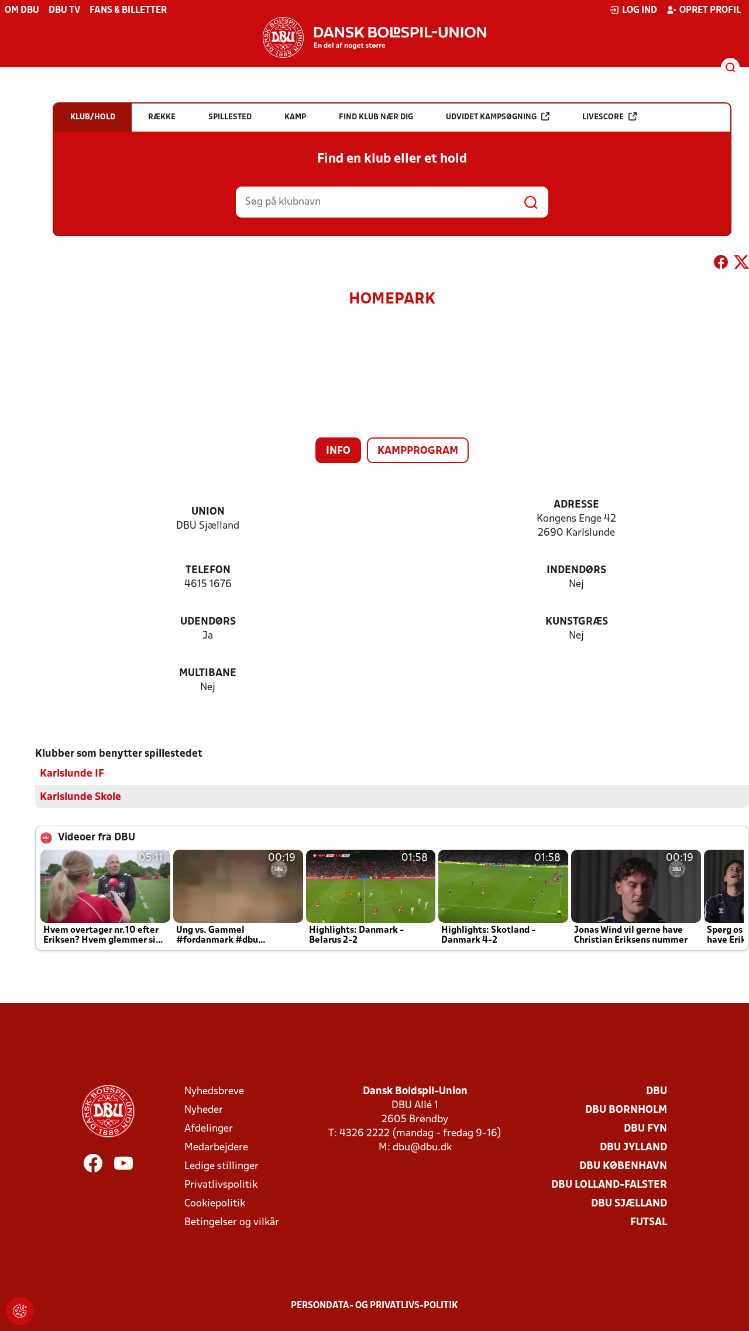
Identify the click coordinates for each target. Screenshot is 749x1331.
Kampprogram (417, 451)
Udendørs (208, 622)
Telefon (208, 570)
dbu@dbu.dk (422, 1148)
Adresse (576, 505)
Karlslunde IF (72, 774)
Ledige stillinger (221, 1166)
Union (208, 512)
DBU (656, 1091)
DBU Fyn (645, 1129)
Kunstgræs (576, 622)
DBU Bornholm (626, 1110)
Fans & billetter (128, 10)
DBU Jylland (633, 1148)
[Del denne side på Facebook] (721, 264)
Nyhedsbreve (214, 1091)
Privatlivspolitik (220, 1185)
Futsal (648, 1222)
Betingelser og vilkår (231, 1222)
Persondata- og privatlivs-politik (374, 1306)
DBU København (623, 1166)
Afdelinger (208, 1129)
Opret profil (710, 10)
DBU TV (64, 10)
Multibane (207, 673)
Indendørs (576, 570)
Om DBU (22, 10)
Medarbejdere (216, 1148)
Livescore (603, 117)
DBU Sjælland (629, 1204)
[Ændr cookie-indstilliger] (20, 1311)
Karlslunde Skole (80, 797)
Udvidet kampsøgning (491, 117)
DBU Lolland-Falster (609, 1185)
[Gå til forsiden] (374, 37)
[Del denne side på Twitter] (741, 264)
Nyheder (203, 1110)
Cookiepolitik (214, 1204)
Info (338, 451)
